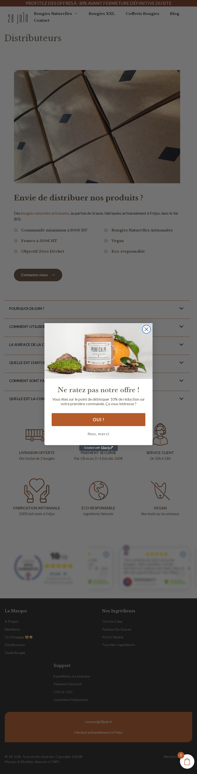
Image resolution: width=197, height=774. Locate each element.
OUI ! (98, 419)
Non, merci (98, 433)
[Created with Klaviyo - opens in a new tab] (98, 448)
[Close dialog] (146, 329)
